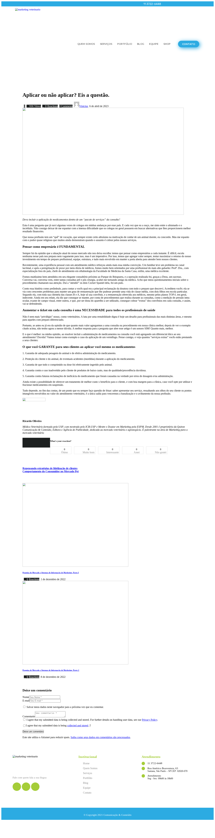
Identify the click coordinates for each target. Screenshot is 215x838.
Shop (166, 43)
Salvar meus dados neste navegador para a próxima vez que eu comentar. (65, 707)
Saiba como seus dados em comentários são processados (100, 737)
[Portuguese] (196, 4)
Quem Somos (86, 43)
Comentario (29, 716)
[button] (188, 44)
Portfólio (124, 43)
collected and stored (77, 725)
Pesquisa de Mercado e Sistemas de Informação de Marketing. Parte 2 (51, 670)
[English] (192, 4)
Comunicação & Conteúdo (117, 815)
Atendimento (154, 775)
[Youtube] (20, 3)
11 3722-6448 (154, 763)
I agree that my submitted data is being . (58, 725)
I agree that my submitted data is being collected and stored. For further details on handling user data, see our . (92, 719)
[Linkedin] (25, 3)
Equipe (153, 43)
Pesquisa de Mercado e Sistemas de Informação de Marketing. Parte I (51, 573)
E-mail (26, 700)
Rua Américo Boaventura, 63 (162, 768)
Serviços (106, 43)
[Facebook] (15, 3)
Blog (140, 43)
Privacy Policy (149, 719)
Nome (26, 697)
